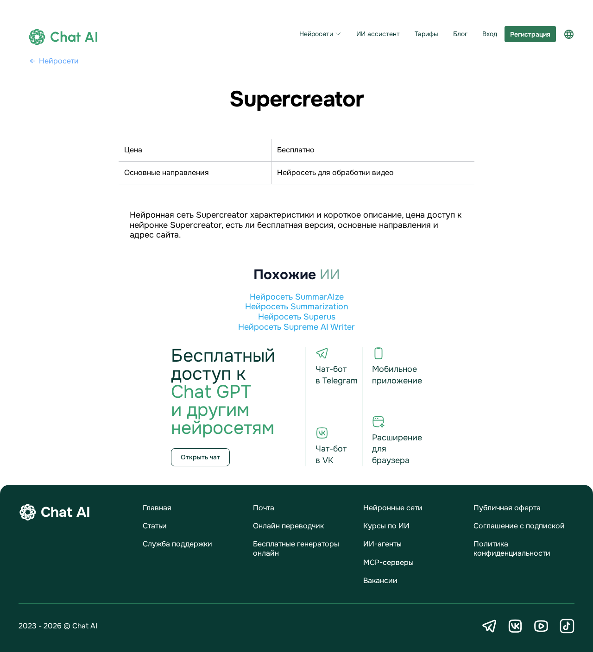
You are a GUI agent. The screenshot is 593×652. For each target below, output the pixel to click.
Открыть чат (200, 457)
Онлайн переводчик (288, 526)
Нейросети (316, 34)
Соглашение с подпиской (519, 526)
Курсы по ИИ (386, 526)
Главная (157, 508)
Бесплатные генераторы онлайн (296, 548)
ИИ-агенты (382, 544)
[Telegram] (489, 626)
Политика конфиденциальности (511, 548)
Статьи (155, 526)
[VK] (515, 626)
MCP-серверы (388, 562)
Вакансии (380, 580)
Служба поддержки (177, 544)
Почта (263, 508)
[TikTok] (567, 626)
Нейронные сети (393, 508)
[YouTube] (541, 626)
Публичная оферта (507, 508)
